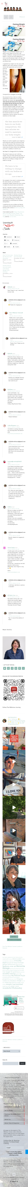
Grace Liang (11, 547)
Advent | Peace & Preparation (12, 1123)
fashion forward (19, 964)
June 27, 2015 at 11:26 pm (14, 427)
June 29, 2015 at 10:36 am (14, 414)
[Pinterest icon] (15, 1181)
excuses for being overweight (15, 962)
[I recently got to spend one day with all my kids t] (14, 899)
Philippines (20, 979)
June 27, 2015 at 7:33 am (13, 508)
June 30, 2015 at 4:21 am (13, 288)
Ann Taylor (5, 957)
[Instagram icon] (17, 1181)
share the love (10, 982)
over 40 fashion (16, 977)
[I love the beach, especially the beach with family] (14, 761)
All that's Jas (11, 595)
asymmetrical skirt (11, 957)
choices (10, 959)
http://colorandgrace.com (14, 572)
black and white (19, 957)
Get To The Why (9, 1110)
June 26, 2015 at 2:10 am (13, 596)
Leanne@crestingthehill (15, 461)
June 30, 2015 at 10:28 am (15, 315)
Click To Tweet (16, 137)
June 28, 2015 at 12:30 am (14, 444)
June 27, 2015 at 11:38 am (14, 488)
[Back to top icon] (14, 1174)
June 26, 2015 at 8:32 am (14, 616)
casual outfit (6, 959)
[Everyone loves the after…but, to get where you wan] (14, 784)
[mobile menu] (2, 3)
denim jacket (17, 959)
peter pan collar (13, 979)
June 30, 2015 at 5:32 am (14, 303)
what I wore (15, 986)
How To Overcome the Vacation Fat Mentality (8, 256)
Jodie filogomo (12, 425)
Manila (18, 972)
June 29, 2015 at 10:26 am (14, 391)
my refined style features (8, 977)
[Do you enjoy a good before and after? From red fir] (14, 830)
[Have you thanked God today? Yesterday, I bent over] (14, 876)
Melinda (10, 287)
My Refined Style (18, 975)
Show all (22, 16)
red (22, 980)
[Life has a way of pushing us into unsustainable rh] (14, 807)
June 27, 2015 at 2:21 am (13, 549)
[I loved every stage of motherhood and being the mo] (14, 922)
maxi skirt (22, 972)
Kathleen (10, 389)
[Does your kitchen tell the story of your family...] (14, 738)
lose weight (21, 970)
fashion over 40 (9, 966)
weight (19, 982)
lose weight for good (9, 972)
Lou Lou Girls (12, 216)
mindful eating (9, 974)
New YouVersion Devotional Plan (13, 1106)
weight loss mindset (14, 984)
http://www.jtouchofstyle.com (15, 433)
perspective (6, 979)
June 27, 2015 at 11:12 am (13, 464)
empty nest (11, 960)
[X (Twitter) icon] (12, 1181)
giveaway (8, 970)
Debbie (10, 507)
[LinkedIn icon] (14, 1181)
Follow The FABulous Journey (12, 707)
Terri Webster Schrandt (16, 312)
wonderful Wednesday (12, 988)
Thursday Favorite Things (13, 213)
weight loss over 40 (6, 986)
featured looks (13, 968)
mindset (17, 973)
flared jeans (18, 968)
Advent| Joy (8, 1119)
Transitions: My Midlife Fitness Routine (13, 1115)
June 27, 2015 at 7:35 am (14, 535)
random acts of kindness (9, 980)
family (13, 964)
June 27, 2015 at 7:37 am (14, 583)
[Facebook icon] (10, 1181)
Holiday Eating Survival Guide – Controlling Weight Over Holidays (7, 269)
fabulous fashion (7, 964)
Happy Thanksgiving (14, 970)
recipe (19, 981)
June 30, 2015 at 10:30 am (16, 341)
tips (16, 982)
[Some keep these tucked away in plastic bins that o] (14, 853)
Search (5, 1060)
